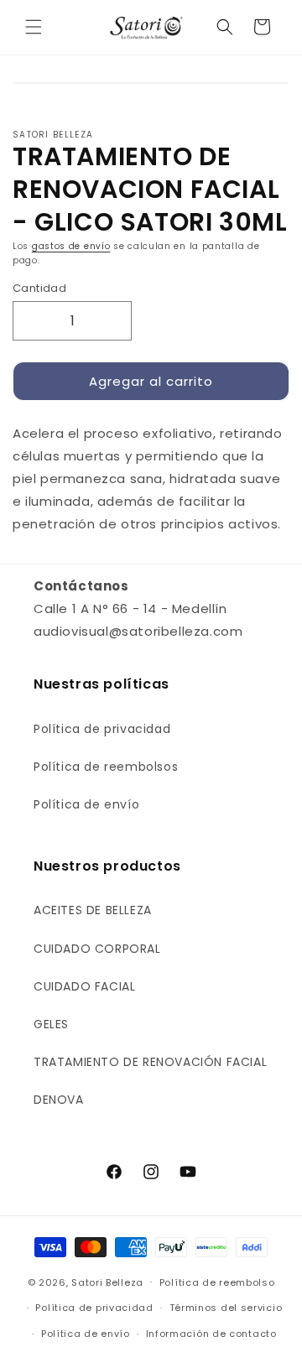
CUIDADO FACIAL (84, 986)
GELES (51, 1024)
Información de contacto (211, 1333)
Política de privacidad (102, 728)
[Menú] (33, 26)
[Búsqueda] (224, 26)
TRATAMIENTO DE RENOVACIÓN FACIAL (150, 1061)
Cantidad (39, 288)
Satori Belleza (107, 1281)
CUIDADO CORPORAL (97, 948)
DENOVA (59, 1099)
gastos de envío (71, 246)
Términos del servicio (226, 1307)
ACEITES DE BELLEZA (93, 910)
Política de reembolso (217, 1282)
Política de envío (86, 804)
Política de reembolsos (106, 766)
